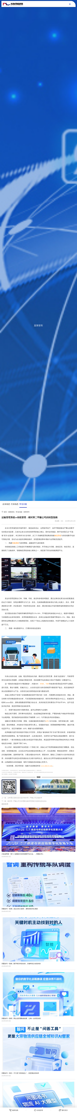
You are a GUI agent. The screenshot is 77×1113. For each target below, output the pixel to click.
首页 (5, 512)
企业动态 (6, 504)
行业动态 (14, 504)
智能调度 (15, 543)
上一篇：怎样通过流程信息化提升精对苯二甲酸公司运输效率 (22, 798)
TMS (47, 684)
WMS (42, 684)
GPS (47, 721)
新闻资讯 (11, 512)
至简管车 (27, 512)
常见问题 (23, 504)
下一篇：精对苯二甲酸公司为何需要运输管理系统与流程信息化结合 (24, 801)
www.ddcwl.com (46, 766)
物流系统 (57, 536)
